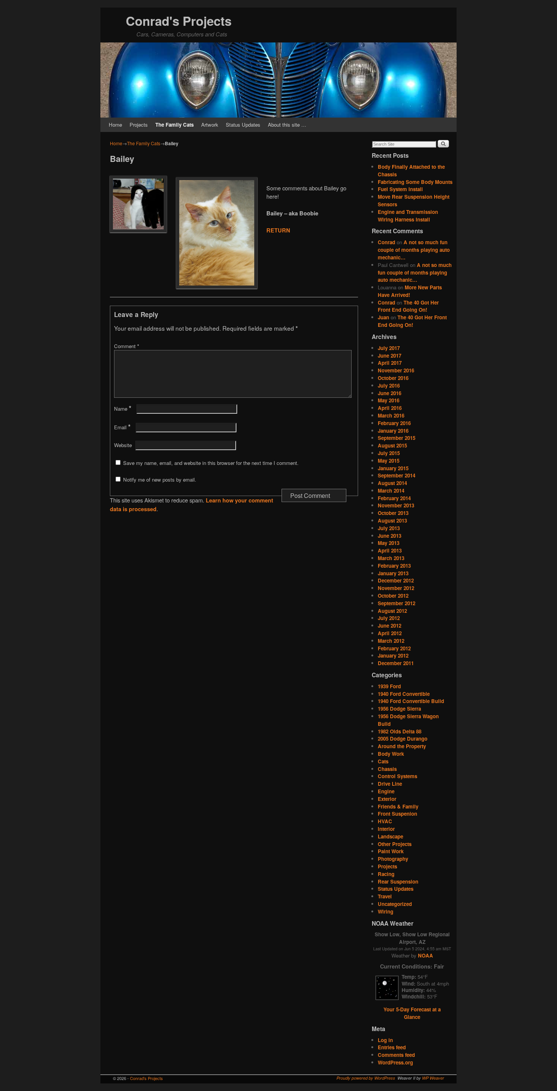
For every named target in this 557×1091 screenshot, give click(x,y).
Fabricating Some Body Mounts (415, 181)
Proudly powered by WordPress (365, 1078)
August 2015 (392, 445)
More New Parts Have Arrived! (410, 291)
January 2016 (393, 430)
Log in (385, 1040)
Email (122, 427)
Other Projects (394, 844)
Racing (386, 874)
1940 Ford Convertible (404, 693)
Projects (139, 124)
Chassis (387, 768)
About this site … (287, 124)
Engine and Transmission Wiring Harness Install (408, 215)
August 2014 (392, 483)
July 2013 (389, 528)
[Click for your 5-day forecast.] (385, 998)
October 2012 (393, 595)
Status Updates (243, 124)
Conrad (386, 242)
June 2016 (389, 393)
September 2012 (396, 603)
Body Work (391, 753)
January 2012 (393, 655)
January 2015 (393, 468)
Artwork (209, 124)
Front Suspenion (397, 813)
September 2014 (396, 475)
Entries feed (392, 1047)
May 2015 (388, 460)
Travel (385, 896)
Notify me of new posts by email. (159, 479)
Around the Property (402, 746)
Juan (383, 317)
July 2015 (389, 453)
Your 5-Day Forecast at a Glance (412, 1013)
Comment (126, 346)
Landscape (390, 836)
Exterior (387, 798)
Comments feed (396, 1054)
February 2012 (394, 648)
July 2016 (389, 385)
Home (115, 124)
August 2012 (392, 610)
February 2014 (394, 498)
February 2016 (394, 423)
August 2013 (392, 520)
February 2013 (394, 565)
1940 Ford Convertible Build (411, 701)
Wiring (385, 911)
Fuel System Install (400, 189)
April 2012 (390, 633)
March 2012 (391, 640)
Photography (393, 858)
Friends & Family (398, 806)
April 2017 (390, 362)
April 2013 (390, 550)
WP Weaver (433, 1078)
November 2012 (396, 588)
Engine (386, 791)
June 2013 (389, 535)
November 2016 (396, 370)
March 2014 (391, 490)
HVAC (385, 821)
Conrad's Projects (179, 21)
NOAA (425, 955)
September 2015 (396, 437)
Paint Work (391, 851)
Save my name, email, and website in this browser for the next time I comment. (211, 462)
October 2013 (393, 512)
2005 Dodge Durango (402, 738)
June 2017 (389, 355)
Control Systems (397, 776)
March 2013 (391, 558)
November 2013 (396, 505)
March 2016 (391, 415)
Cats (383, 761)
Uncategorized (395, 903)
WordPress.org (395, 1062)
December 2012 (396, 580)
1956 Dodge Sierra (399, 708)
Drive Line (390, 783)
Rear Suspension (398, 881)
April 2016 (390, 407)
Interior (386, 828)
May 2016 (388, 400)
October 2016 (393, 377)
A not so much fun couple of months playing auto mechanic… (414, 250)
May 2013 (388, 542)
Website (123, 445)
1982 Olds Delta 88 (399, 731)
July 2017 (389, 348)
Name (122, 408)
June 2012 (389, 625)
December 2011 (396, 663)
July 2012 (389, 618)
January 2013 (393, 573)
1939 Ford (389, 686)
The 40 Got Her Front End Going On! (408, 306)
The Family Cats (174, 124)
